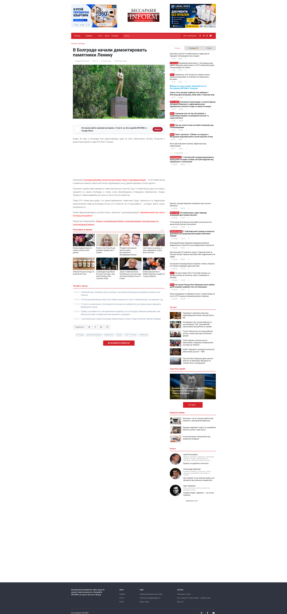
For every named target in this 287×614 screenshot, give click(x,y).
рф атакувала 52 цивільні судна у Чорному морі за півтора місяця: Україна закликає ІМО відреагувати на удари (192, 254)
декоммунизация (94, 335)
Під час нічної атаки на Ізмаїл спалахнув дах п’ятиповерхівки (192, 126)
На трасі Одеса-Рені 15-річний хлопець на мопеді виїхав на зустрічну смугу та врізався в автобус (190, 275)
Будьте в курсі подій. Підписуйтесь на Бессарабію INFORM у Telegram (188, 87)
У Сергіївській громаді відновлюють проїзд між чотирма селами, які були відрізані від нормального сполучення (192, 159)
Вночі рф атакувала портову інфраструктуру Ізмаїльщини (188, 145)
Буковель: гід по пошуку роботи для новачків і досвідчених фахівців (198, 419)
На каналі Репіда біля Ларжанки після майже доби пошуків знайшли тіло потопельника (192, 286)
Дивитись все (192, 501)
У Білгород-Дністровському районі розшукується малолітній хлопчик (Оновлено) (191, 223)
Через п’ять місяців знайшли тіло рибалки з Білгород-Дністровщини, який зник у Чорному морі (192, 93)
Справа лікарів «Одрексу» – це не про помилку (198, 494)
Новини (122, 594)
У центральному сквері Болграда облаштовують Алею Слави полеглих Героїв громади (121, 319)
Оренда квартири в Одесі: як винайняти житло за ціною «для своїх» (199, 428)
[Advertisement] (119, 161)
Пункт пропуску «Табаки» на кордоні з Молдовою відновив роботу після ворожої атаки (191, 135)
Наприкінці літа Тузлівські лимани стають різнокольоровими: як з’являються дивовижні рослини (190, 77)
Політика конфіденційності (150, 598)
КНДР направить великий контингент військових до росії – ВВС (199, 350)
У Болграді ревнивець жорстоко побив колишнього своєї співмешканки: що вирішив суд (122, 299)
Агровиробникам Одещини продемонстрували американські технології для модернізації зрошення (192, 244)
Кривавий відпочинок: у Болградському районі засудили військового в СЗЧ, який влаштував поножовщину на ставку (192, 65)
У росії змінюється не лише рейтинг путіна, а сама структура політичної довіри (198, 333)
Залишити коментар (120, 343)
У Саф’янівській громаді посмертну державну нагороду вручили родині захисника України (192, 233)
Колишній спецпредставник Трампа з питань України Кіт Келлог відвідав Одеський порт (192, 265)
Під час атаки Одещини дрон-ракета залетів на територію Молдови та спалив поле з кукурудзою (198, 360)
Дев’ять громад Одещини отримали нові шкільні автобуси (190, 204)
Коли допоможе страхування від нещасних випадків (196, 438)
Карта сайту (144, 602)
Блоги (107, 36)
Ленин (119, 335)
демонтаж (108, 335)
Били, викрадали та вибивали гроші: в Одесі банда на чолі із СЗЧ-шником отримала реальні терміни (192, 295)
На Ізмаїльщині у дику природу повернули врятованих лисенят (188, 214)
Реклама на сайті (184, 594)
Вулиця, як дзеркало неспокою (196, 463)
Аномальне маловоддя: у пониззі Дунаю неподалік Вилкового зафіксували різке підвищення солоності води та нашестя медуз (192, 104)
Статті (100, 36)
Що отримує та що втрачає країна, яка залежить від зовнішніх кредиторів (198, 479)
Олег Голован (130, 335)
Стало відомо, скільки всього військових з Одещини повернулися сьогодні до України (198, 342)
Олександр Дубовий (191, 469)
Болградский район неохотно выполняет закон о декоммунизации (115, 180)
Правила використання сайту (151, 594)
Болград (79, 335)
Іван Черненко (189, 486)
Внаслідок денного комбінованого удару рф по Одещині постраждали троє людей (189, 55)
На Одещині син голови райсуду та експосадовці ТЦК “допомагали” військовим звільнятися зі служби (197, 324)
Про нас (180, 602)
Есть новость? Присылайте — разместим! (193, 598)
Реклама (115, 36)
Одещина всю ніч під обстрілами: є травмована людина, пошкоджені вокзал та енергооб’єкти (189, 115)
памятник (144, 335)
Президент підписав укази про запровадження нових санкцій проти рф (198, 315)
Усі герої (192, 405)
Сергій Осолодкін (190, 454)
